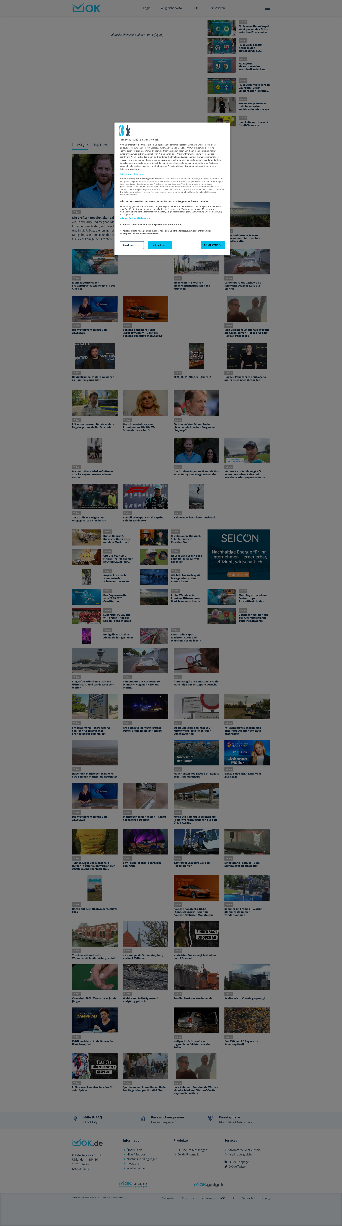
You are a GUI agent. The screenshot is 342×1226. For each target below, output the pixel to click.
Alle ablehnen (160, 245)
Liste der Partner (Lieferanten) (135, 218)
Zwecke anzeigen (131, 245)
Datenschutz (125, 174)
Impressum (139, 174)
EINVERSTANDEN (212, 245)
